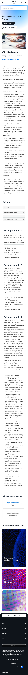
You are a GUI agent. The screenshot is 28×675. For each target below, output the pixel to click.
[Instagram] (8, 659)
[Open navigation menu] (2, 2)
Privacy (3, 666)
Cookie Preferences (6, 669)
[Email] (17, 659)
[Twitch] (10, 659)
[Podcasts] (15, 659)
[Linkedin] (6, 659)
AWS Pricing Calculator (13, 502)
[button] (9, 8)
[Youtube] (13, 659)
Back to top (13, 663)
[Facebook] (4, 659)
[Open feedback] (26, 337)
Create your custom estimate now (10, 59)
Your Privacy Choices (16, 666)
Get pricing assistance (13, 512)
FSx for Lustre (4, 13)
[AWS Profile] (25, 2)
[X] (2, 659)
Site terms (8, 666)
